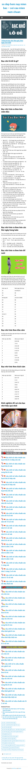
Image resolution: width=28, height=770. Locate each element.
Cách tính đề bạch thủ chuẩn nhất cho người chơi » (14, 759)
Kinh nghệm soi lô (7, 754)
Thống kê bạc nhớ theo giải (17, 749)
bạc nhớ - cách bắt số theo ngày (8, 722)
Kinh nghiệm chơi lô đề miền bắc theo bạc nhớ (14, 715)
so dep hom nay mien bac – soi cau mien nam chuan (14, 8)
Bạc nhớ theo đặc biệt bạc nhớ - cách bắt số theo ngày (13, 729)
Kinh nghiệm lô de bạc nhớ (18, 740)
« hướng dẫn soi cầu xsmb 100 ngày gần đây (12, 757)
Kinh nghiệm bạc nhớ (6, 734)
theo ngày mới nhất (6, 749)
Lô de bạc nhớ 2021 (20, 745)
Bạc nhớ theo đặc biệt (6, 727)
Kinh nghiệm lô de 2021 (7, 740)
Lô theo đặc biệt (5, 747)
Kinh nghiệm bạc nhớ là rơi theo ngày (10, 736)
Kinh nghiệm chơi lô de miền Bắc (9, 738)
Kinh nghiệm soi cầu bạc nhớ (8, 743)
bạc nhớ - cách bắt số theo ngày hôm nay (10, 724)
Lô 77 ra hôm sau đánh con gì (8, 745)
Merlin (19, 768)
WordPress (14, 768)
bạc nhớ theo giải (5, 731)
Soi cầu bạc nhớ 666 (14, 747)
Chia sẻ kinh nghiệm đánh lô (16, 731)
